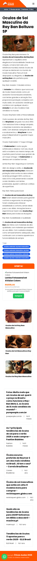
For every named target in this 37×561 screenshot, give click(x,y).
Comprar (18, 296)
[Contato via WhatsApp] (4, 556)
